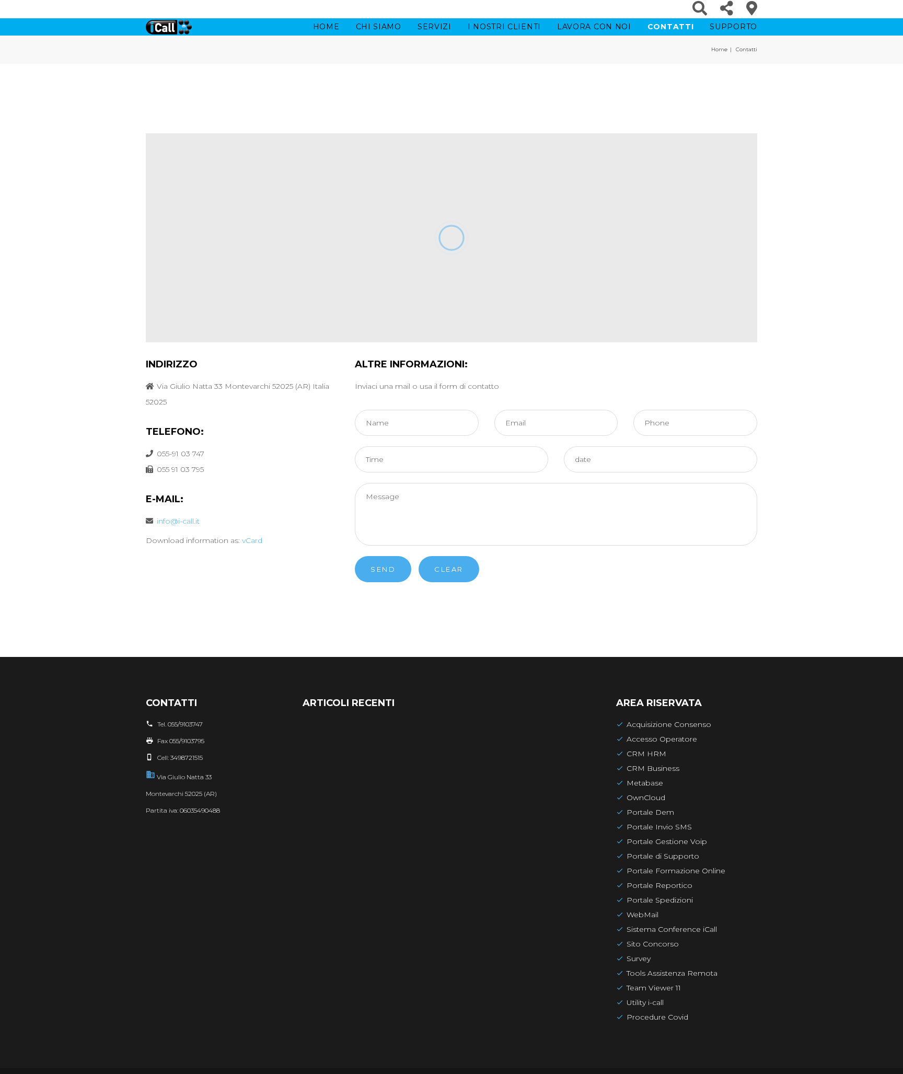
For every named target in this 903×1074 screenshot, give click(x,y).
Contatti (670, 26)
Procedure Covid (657, 1017)
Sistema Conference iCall (672, 929)
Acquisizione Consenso (669, 724)
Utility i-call (645, 1002)
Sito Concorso (653, 944)
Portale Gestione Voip (667, 841)
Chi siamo (378, 26)
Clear (449, 569)
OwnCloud (646, 797)
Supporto (733, 26)
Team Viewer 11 (654, 987)
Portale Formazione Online (676, 870)
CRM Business (653, 768)
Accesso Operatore (662, 739)
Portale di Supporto (663, 856)
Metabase (645, 783)
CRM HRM (646, 753)
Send (383, 569)
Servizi (435, 26)
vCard (252, 540)
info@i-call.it (178, 521)
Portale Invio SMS (659, 827)
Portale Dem (650, 812)
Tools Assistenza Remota (672, 973)
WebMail (642, 914)
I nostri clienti (504, 26)
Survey (639, 958)
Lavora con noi (594, 26)
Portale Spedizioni (660, 900)
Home (326, 26)
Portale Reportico (659, 885)
